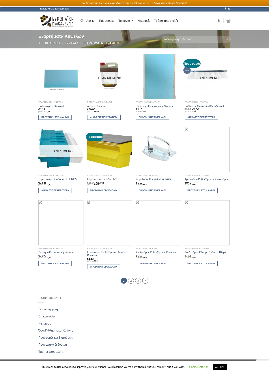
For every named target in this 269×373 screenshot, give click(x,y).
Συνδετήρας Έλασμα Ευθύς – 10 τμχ (205, 252)
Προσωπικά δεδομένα (52, 344)
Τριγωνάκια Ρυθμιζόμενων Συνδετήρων (207, 179)
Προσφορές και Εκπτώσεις (55, 337)
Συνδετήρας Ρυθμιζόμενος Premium (156, 252)
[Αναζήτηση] (82, 20)
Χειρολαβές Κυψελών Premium (153, 179)
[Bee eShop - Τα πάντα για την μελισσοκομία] (56, 20)
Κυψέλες (72, 43)
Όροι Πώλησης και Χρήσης (55, 330)
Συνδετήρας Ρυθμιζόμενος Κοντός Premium (106, 253)
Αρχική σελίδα (49, 43)
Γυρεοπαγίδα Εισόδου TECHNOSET (59, 179)
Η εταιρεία (144, 20)
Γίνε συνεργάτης (48, 309)
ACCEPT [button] (220, 367)
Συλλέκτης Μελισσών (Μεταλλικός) (204, 105)
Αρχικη (90, 20)
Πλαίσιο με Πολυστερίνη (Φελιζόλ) (154, 105)
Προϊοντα (124, 20)
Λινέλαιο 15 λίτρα (96, 105)
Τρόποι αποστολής (166, 20)
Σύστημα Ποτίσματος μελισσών (56, 252)
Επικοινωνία (46, 316)
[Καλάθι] (228, 21)
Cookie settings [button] (198, 366)
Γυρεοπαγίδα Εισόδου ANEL (103, 179)
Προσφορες (106, 20)
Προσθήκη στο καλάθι (55, 117)
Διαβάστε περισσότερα (104, 117)
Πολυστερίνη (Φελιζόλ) (51, 105)
